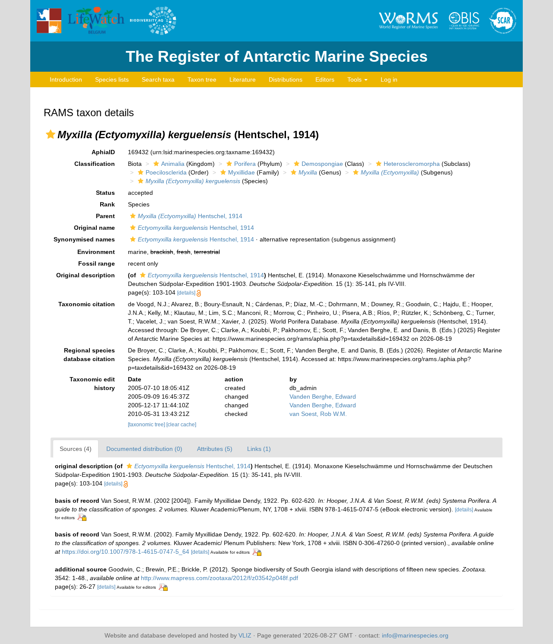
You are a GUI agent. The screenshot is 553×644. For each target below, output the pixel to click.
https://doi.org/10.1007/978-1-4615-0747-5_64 (125, 551)
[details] (186, 293)
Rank (107, 204)
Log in (389, 79)
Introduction (66, 79)
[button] (50, 134)
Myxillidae (241, 172)
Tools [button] (355, 79)
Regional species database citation (89, 354)
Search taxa (158, 79)
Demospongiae (322, 163)
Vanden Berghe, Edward (322, 396)
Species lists (112, 79)
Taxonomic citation (86, 304)
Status (105, 192)
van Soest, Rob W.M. (318, 413)
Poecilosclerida (166, 172)
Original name (94, 227)
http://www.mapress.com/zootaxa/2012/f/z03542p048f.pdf (219, 577)
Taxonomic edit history (92, 383)
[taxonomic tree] (147, 425)
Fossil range (96, 263)
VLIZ (244, 635)
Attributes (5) (214, 448)
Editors (324, 79)
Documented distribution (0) (144, 448)
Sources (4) (76, 448)
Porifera (245, 163)
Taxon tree (202, 79)
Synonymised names (84, 239)
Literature (242, 79)
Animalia (172, 163)
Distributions (285, 79)
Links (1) (259, 448)
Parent (105, 216)
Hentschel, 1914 (190, 216)
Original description (85, 275)
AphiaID (103, 152)
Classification (94, 163)
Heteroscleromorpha (412, 163)
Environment (96, 251)
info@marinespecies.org (415, 635)
